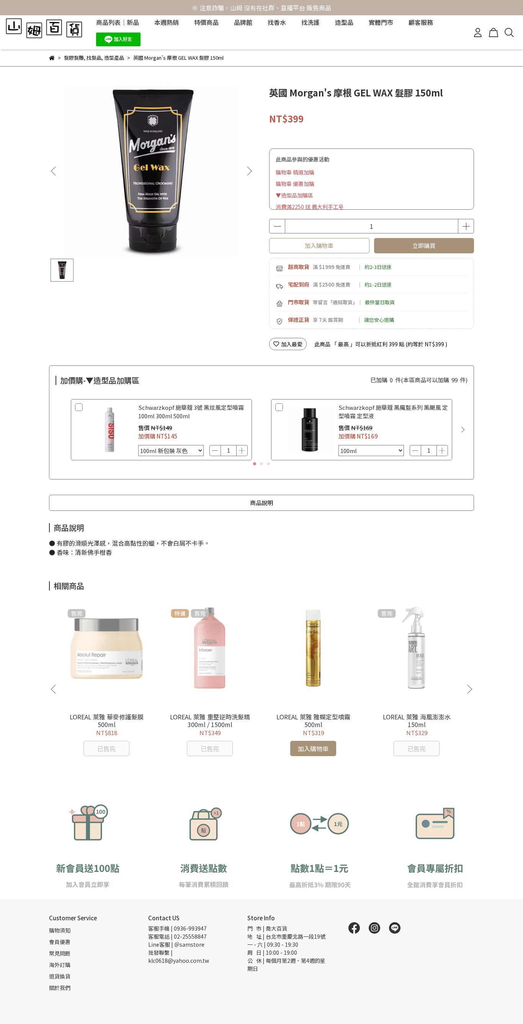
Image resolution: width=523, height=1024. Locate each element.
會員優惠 (59, 942)
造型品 (344, 22)
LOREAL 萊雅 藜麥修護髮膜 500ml (107, 720)
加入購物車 (319, 245)
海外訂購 (59, 965)
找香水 (277, 22)
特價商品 (206, 22)
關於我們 (59, 987)
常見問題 (59, 953)
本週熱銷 (166, 22)
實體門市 (381, 22)
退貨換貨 (59, 976)
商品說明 (261, 503)
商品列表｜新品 (117, 22)
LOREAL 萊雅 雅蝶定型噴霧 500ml (313, 720)
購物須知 (59, 930)
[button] (249, 171)
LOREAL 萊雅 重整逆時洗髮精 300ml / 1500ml (210, 720)
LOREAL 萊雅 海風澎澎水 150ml (417, 720)
